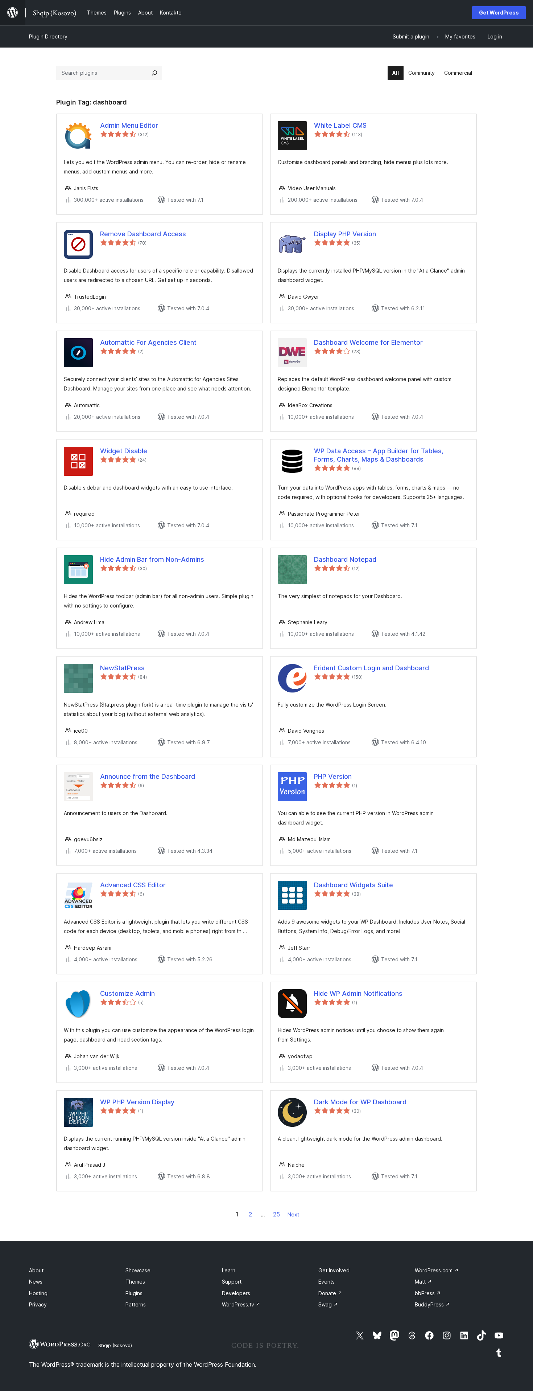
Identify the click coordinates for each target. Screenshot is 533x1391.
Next (293, 1214)
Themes (135, 1282)
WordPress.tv (241, 1304)
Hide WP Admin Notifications (358, 993)
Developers (236, 1293)
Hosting (38, 1293)
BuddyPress (432, 1304)
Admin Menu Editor (129, 125)
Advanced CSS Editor (133, 885)
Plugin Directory (48, 36)
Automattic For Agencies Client (148, 342)
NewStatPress (122, 668)
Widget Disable (123, 451)
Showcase (137, 1270)
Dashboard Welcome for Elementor (368, 342)
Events (326, 1282)
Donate (330, 1293)
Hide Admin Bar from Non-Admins (152, 559)
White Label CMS (340, 125)
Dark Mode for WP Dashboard (360, 1102)
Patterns (135, 1304)
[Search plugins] (154, 73)
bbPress (428, 1293)
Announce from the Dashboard (147, 776)
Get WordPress (499, 12)
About (36, 1270)
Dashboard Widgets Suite (353, 885)
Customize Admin (127, 993)
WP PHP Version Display (137, 1102)
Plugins (133, 1293)
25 (276, 1214)
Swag (328, 1304)
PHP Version (333, 776)
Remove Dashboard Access (143, 234)
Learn (228, 1270)
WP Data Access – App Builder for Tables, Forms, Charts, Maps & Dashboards (378, 455)
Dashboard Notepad (345, 559)
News (35, 1282)
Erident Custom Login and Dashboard (371, 668)
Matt (423, 1282)
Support (231, 1282)
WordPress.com (437, 1270)
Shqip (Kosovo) (115, 1345)
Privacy (38, 1304)
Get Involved (334, 1270)
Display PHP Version (345, 234)
